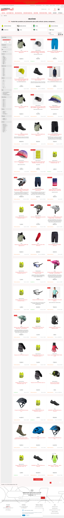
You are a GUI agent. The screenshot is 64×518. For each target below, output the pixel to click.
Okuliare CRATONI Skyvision (38, 299)
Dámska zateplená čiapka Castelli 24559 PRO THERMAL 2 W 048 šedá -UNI (38, 52)
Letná (4, 111)
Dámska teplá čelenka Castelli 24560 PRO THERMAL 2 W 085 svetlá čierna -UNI (38, 107)
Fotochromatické (6, 92)
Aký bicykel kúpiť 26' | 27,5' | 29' (54, 509)
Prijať (23, 515)
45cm (4, 99)
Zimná (4, 112)
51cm (4, 106)
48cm (4, 103)
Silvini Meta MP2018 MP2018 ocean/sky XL (38, 190)
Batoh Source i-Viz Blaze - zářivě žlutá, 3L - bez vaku (54, 466)
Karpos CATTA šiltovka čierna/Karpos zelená (54, 383)
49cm (4, 104)
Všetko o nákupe (52, 5)
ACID (4, 56)
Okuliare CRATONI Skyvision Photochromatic (38, 273)
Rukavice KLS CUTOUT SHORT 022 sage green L (21, 52)
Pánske (5, 118)
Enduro (5, 130)
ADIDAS (4, 57)
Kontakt (62, 5)
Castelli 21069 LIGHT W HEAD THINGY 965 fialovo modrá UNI (55, 190)
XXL (4, 87)
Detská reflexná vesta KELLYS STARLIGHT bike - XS (55, 162)
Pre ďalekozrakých (6, 94)
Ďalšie (50, 12)
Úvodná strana (32, 5)
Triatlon (4, 127)
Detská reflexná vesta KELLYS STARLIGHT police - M (21, 383)
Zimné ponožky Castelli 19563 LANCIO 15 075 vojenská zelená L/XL (21, 438)
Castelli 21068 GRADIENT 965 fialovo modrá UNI (21, 162)
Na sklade (5, 47)
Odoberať (43, 497)
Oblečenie (36, 12)
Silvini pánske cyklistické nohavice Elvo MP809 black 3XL (55, 135)
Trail (4, 131)
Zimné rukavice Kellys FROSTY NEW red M (55, 355)
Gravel (4, 129)
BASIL (4, 62)
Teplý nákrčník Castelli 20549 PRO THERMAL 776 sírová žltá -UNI (38, 162)
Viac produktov (38, 479)
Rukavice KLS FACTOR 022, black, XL (38, 382)
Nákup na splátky (55, 511)
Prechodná (5, 113)
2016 (4, 71)
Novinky (55, 12)
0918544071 (24, 507)
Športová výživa (43, 12)
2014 (4, 69)
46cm (4, 100)
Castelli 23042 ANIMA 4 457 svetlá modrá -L (55, 300)
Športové (5, 124)
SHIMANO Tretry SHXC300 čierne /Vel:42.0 (54, 411)
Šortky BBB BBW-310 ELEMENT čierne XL (54, 245)
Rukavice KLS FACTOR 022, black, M (21, 354)
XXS (4, 80)
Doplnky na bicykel (27, 12)
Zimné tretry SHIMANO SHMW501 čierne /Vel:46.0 (21, 135)
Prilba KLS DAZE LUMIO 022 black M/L (21, 411)
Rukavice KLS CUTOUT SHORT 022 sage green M (21, 107)
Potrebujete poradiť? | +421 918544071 (8, 5)
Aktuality (47, 5)
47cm (4, 101)
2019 (4, 75)
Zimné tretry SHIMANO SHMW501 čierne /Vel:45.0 (38, 79)
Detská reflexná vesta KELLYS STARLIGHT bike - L (21, 300)
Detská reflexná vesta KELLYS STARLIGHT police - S (38, 355)
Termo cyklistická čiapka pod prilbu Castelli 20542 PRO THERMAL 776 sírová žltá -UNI (21, 79)
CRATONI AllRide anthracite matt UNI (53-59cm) (38, 217)
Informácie (58, 5)
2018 (4, 74)
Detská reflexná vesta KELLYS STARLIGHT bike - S (21, 217)
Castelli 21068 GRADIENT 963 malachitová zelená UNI (55, 107)
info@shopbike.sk (25, 506)
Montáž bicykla (54, 508)
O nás (43, 5)
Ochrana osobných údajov (39, 508)
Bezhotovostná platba (55, 513)
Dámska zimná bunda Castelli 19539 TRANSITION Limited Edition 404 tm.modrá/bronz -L (55, 79)
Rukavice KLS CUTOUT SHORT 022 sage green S (38, 135)
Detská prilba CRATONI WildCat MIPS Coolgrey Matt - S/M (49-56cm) (54, 217)
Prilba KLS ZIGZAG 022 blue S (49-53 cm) (38, 438)
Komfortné (5, 125)
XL (4, 86)
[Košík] (58, 9)
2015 (4, 70)
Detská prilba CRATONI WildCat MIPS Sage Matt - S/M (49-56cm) (21, 328)
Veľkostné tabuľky (38, 5)
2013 (4, 68)
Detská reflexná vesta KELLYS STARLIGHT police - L (38, 411)
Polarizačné (5, 93)
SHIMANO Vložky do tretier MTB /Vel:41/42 (38, 245)
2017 (4, 73)
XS (4, 81)
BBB (4, 63)
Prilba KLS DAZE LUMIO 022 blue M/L (54, 438)
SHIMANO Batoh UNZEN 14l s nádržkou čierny (55, 328)
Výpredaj (60, 12)
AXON (4, 61)
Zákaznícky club (55, 506)
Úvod (1, 15)
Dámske (5, 119)
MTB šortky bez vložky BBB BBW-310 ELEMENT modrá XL (54, 52)
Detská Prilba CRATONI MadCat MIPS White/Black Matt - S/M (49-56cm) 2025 (21, 190)
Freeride (5, 126)
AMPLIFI (5, 59)
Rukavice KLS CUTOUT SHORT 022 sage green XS (21, 245)
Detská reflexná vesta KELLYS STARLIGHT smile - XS (21, 466)
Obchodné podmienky (39, 506)
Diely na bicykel (18, 12)
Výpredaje (5, 51)
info (35, 495)
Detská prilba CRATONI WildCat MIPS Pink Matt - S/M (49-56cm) (54, 273)
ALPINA (5, 58)
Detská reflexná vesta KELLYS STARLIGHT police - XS (38, 328)
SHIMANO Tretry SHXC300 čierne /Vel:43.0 (38, 466)
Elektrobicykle (10, 12)
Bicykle (3, 12)
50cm (4, 105)
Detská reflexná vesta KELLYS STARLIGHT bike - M (21, 273)
